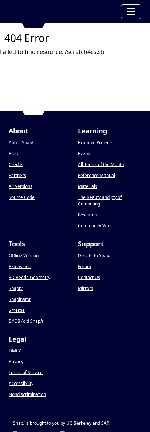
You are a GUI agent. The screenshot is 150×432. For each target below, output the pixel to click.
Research (87, 215)
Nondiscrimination (27, 394)
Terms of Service (26, 372)
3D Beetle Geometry (29, 277)
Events (84, 153)
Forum (84, 266)
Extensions (20, 266)
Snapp (16, 288)
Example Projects (95, 143)
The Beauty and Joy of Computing (100, 200)
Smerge (17, 310)
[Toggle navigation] (131, 11)
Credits (16, 164)
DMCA (15, 350)
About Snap (21, 143)
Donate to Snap (94, 255)
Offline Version (24, 255)
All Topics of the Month (101, 164)
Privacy (16, 361)
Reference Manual (96, 175)
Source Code (22, 197)
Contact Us (89, 277)
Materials (87, 186)
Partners (17, 175)
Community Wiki (94, 226)
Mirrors (85, 288)
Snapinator (20, 299)
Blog (13, 153)
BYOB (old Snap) (26, 321)
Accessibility (21, 383)
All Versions (20, 186)
